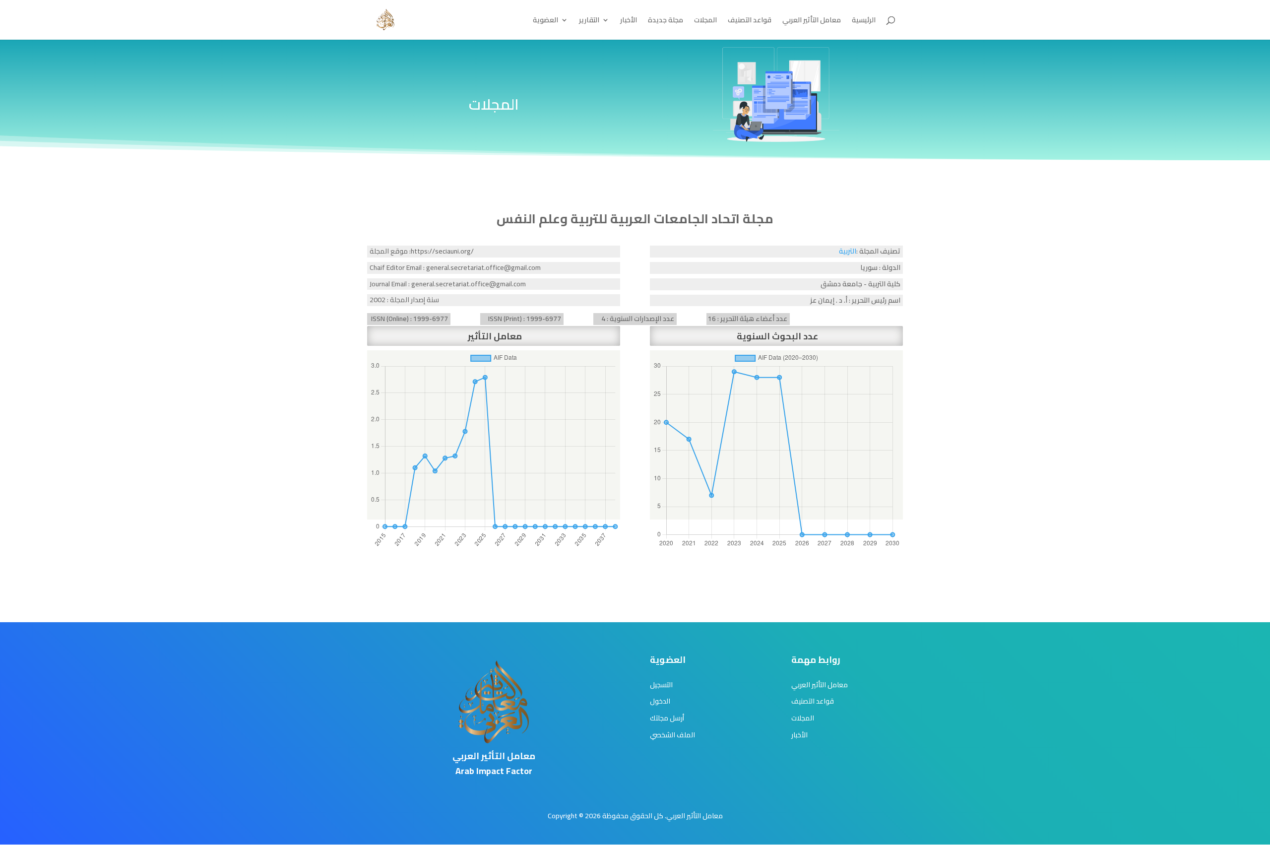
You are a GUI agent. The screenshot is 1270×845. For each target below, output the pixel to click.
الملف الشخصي (672, 734)
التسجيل (661, 684)
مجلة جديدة (665, 21)
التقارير (589, 21)
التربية (847, 251)
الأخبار (628, 21)
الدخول (660, 701)
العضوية (545, 21)
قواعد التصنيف (749, 21)
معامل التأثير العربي (811, 21)
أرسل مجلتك (667, 718)
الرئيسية (864, 21)
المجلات (705, 21)
